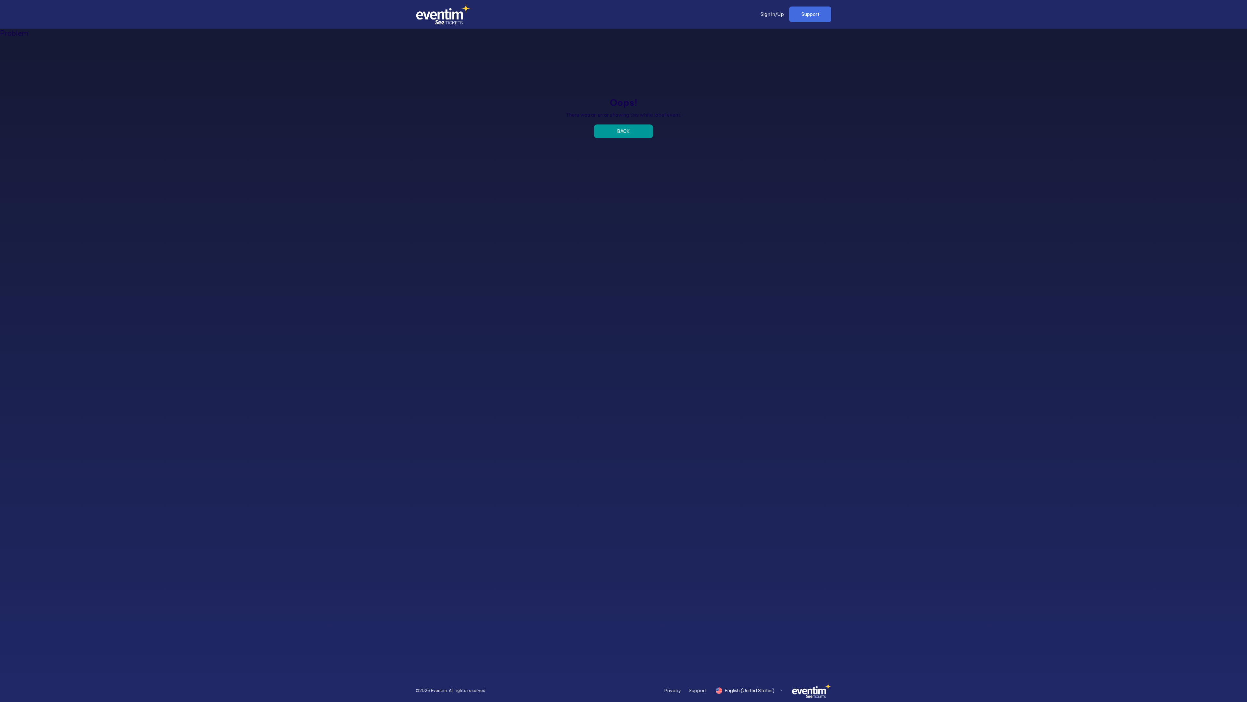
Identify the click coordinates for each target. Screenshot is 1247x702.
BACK (623, 131)
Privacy (672, 691)
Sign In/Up (772, 14)
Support (810, 14)
